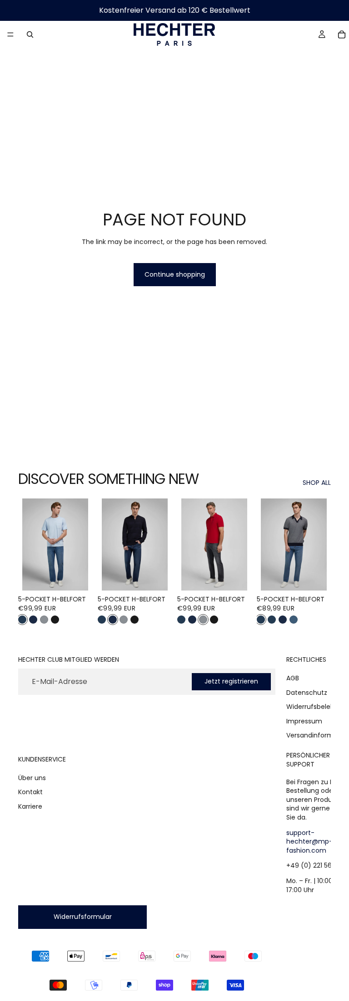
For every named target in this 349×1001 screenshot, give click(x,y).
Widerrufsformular (83, 917)
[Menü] (10, 34)
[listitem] (22, 619)
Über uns (32, 777)
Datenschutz (306, 692)
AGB (292, 678)
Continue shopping (175, 274)
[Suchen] (30, 34)
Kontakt (30, 792)
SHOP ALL (317, 483)
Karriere (30, 806)
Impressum (304, 721)
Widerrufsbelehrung (317, 706)
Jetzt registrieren (231, 681)
